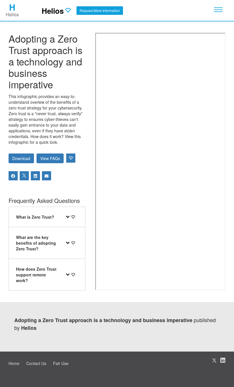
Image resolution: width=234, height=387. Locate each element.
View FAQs (50, 158)
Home (14, 363)
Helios (53, 10)
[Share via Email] (47, 176)
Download (21, 158)
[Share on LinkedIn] (35, 176)
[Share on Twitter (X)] (24, 176)
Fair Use (60, 363)
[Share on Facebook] (13, 176)
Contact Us (36, 363)
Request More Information (100, 10)
